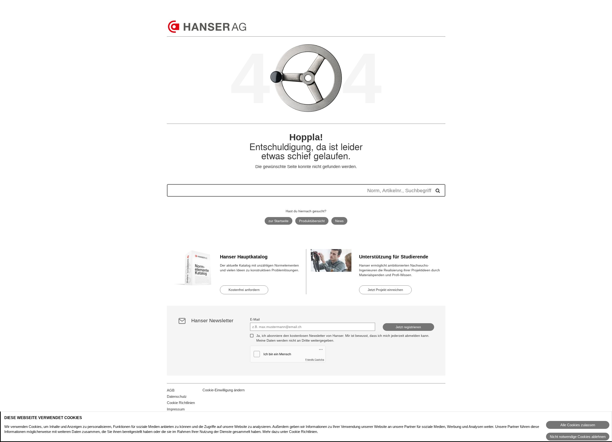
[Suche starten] (436, 190)
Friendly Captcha (314, 359)
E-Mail (255, 319)
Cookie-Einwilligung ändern (223, 390)
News (339, 221)
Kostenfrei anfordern (244, 290)
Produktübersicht (312, 221)
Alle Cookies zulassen (577, 425)
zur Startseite (278, 221)
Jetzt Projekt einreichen (385, 290)
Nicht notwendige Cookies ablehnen (578, 437)
